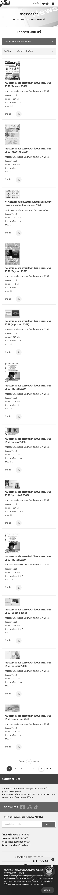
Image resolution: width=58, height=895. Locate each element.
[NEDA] (16, 3)
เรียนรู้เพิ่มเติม (38, 884)
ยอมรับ (47, 890)
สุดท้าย (48, 768)
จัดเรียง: (8, 51)
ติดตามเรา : (11, 807)
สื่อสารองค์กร (25, 19)
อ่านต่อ (8, 114)
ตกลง (48, 824)
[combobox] (29, 41)
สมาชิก (36, 3)
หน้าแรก (16, 19)
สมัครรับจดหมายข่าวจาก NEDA (23, 817)
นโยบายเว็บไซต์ (29, 864)
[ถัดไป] (41, 768)
